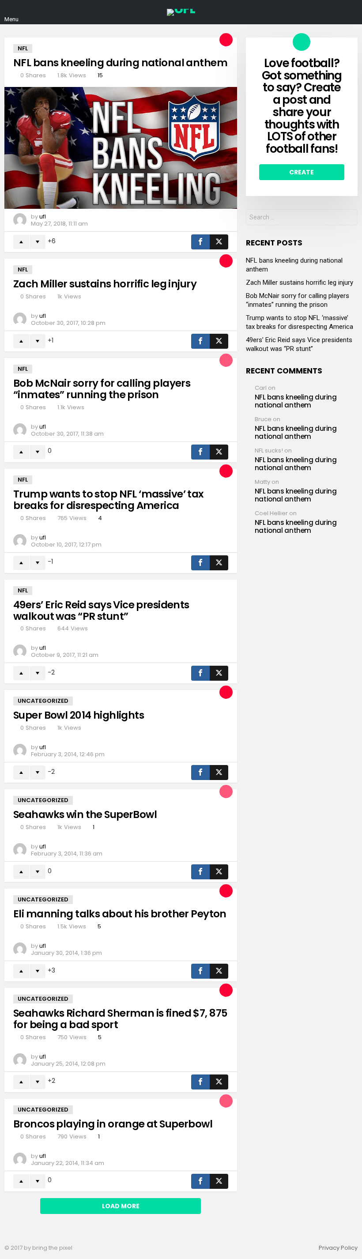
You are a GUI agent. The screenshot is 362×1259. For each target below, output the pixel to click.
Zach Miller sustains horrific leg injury (104, 284)
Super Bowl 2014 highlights (78, 715)
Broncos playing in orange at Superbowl (112, 1124)
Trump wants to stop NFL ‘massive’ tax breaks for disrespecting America (108, 500)
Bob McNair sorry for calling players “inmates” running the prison (101, 389)
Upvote (21, 242)
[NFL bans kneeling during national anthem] (120, 148)
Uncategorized (43, 701)
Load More (121, 1206)
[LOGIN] (350, 12)
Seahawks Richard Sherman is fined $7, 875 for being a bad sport (120, 1019)
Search (349, 218)
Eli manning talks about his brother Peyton (119, 914)
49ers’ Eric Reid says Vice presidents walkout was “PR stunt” (101, 610)
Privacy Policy (338, 1247)
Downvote (37, 242)
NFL (23, 48)
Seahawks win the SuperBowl (85, 814)
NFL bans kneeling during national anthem (120, 63)
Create (301, 172)
